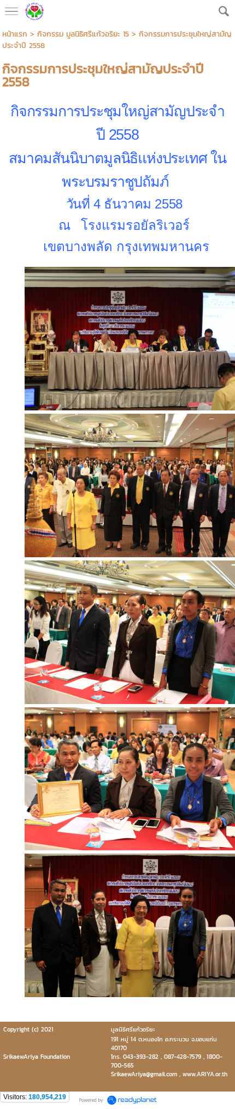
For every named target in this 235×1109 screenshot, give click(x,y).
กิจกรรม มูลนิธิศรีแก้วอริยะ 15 (83, 34)
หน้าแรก (14, 34)
